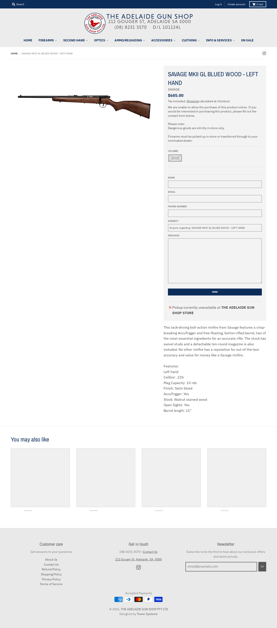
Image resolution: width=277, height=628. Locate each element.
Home (14, 53)
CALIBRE (173, 151)
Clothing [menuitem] (189, 40)
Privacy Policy (51, 579)
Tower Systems (147, 614)
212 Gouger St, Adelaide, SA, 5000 (138, 559)
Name (171, 177)
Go (262, 566)
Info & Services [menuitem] (219, 40)
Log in (218, 4)
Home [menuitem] (28, 40)
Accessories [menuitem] (161, 40)
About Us (51, 559)
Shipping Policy (51, 574)
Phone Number (177, 206)
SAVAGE (174, 89)
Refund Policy (51, 569)
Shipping (192, 101)
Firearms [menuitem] (46, 40)
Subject (173, 220)
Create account (236, 4)
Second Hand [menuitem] (74, 40)
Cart (259, 4)
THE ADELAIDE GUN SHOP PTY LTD (144, 609)
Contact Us (51, 564)
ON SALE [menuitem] (247, 40)
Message (173, 235)
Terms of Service (51, 584)
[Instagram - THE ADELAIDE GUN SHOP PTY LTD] (264, 53)
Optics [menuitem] (99, 40)
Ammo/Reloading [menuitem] (128, 40)
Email (172, 191)
